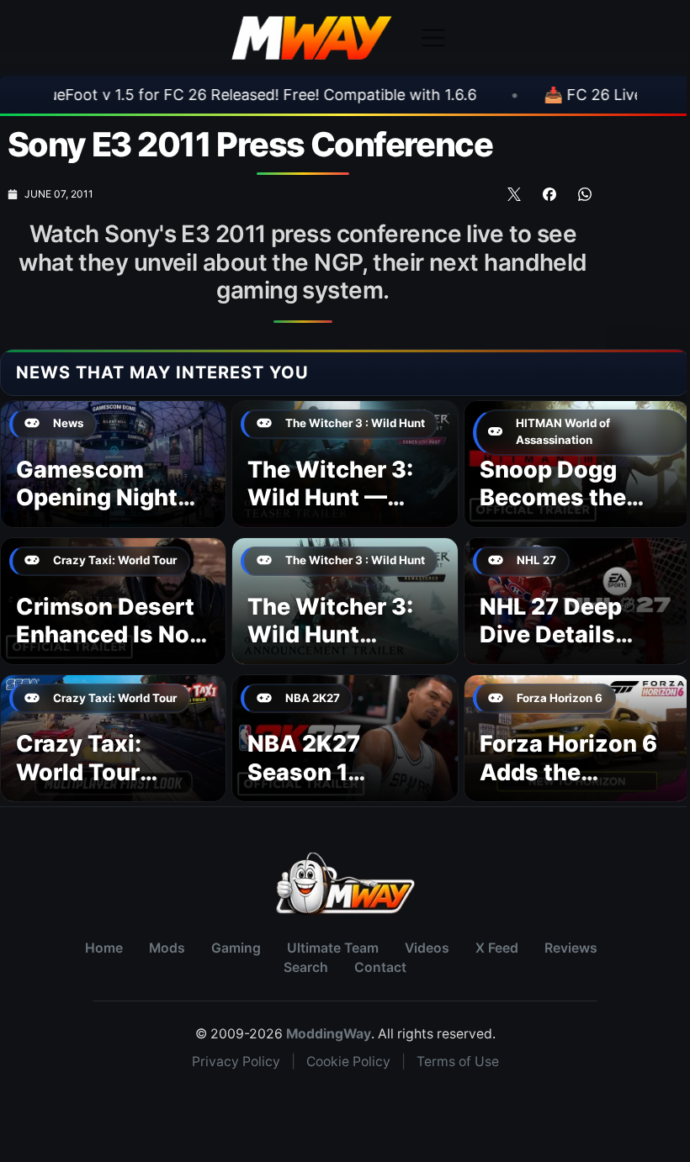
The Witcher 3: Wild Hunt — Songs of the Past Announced (340, 512)
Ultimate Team (333, 948)
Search (306, 967)
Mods (167, 948)
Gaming (236, 948)
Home (104, 948)
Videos (427, 948)
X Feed (496, 948)
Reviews (570, 948)
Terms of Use (458, 1062)
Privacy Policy (236, 1062)
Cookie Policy (348, 1062)
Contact (380, 967)
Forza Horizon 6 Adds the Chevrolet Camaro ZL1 (568, 786)
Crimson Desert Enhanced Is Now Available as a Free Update (112, 649)
